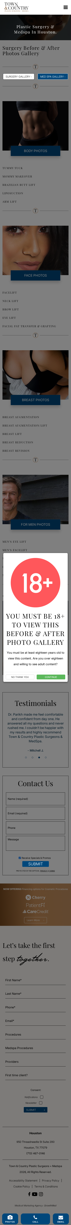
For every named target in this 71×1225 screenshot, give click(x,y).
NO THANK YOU (20, 677)
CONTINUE (51, 677)
